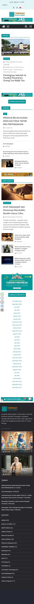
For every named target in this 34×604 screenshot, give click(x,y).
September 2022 (17, 384)
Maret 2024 (17, 349)
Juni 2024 (17, 340)
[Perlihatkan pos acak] (30, 26)
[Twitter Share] (2, 302)
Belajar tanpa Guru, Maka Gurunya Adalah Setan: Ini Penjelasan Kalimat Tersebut (23, 261)
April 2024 (17, 346)
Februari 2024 (17, 352)
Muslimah (4, 554)
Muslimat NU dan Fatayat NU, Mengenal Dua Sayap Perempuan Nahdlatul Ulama (16, 448)
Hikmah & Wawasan (7, 543)
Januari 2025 (17, 319)
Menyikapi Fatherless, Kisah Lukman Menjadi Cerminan (22, 163)
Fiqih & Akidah (5, 539)
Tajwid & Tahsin (6, 577)
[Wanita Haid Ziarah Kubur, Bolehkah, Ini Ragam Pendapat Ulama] (7, 250)
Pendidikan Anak (9, 67)
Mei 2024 (17, 343)
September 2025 (17, 304)
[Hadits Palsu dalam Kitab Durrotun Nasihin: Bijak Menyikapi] (7, 238)
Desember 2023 (17, 358)
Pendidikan (4, 566)
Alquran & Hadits (6, 524)
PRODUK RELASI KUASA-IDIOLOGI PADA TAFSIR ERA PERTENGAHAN (15, 121)
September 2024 (17, 331)
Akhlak (3, 520)
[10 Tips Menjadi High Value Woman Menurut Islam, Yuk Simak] (17, 466)
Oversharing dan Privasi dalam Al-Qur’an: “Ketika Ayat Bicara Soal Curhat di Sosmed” (16, 152)
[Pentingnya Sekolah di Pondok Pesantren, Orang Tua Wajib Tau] (15, 47)
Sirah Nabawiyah (8, 144)
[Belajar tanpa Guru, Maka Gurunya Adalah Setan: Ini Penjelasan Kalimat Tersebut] (7, 262)
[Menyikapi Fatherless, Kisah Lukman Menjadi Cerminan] (7, 164)
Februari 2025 (17, 316)
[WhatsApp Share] (2, 294)
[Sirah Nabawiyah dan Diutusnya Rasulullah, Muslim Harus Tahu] (17, 192)
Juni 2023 (17, 375)
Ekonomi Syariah (6, 535)
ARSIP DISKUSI (7, 203)
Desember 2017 (17, 387)
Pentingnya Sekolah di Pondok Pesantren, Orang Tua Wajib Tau (14, 78)
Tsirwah (10, 69)
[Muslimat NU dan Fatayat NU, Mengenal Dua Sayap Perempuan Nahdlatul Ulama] (17, 442)
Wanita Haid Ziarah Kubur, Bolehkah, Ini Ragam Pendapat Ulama (23, 248)
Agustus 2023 (17, 369)
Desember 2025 (17, 301)
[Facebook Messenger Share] (2, 306)
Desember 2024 (17, 322)
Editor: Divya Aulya (17, 62)
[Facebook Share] (2, 298)
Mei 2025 (17, 310)
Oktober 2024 (17, 328)
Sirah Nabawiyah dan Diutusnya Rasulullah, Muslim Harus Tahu (14, 210)
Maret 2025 (17, 313)
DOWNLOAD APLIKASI (17, 102)
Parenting (6, 58)
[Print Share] (2, 310)
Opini (5, 113)
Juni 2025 (17, 307)
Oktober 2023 (17, 363)
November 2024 (17, 325)
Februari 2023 (17, 378)
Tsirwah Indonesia (18, 69)
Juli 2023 (17, 372)
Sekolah (5, 69)
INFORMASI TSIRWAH (7, 547)
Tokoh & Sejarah (6, 581)
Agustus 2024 (17, 334)
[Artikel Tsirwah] (3, 26)
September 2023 (17, 366)
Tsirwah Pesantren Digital (9, 72)
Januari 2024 (17, 355)
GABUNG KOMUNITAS (17, 295)
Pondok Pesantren (19, 67)
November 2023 (17, 360)
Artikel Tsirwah (6, 531)
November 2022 (17, 381)
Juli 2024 (17, 337)
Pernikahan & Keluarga (8, 569)
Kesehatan (4, 550)
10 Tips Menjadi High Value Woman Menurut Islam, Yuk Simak (15, 471)
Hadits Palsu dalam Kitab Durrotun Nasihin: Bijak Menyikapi (22, 237)
